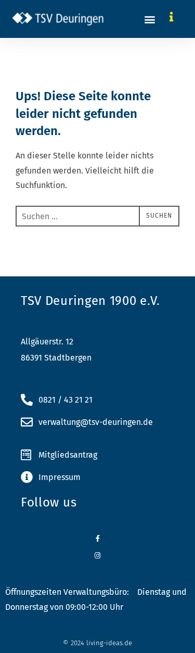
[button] (150, 19)
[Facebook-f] (97, 538)
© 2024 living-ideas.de (97, 643)
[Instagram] (97, 555)
